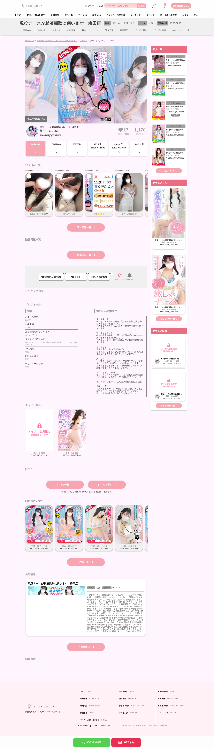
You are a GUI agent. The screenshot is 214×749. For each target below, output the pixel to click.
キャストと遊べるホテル (93, 720)
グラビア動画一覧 (168, 406)
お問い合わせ (83, 725)
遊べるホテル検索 (168, 15)
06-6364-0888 (93, 742)
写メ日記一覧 (84, 227)
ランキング (135, 15)
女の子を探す (166, 691)
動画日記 (96, 15)
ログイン (165, 8)
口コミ (185, 15)
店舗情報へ (84, 647)
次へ (55, 84)
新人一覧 (69, 15)
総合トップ (29, 41)
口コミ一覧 (63, 484)
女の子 (91, 6)
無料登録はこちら (181, 6)
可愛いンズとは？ (111, 273)
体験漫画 (87, 713)
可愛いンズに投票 (99, 277)
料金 (84, 30)
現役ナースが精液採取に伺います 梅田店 (59, 127)
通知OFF (129, 279)
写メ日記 (82, 15)
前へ (116, 84)
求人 (196, 15)
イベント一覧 (167, 713)
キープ (154, 8)
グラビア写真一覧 (168, 319)
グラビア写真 (141, 30)
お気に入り (28, 176)
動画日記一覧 (84, 255)
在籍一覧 (42, 30)
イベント (150, 15)
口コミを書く (105, 484)
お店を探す (127, 691)
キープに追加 (120, 279)
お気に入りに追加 (53, 277)
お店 (101, 6)
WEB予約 (129, 742)
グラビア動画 (160, 30)
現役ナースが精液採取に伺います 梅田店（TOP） (57, 41)
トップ (18, 15)
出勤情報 (55, 15)
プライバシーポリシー (101, 725)
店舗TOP (27, 30)
